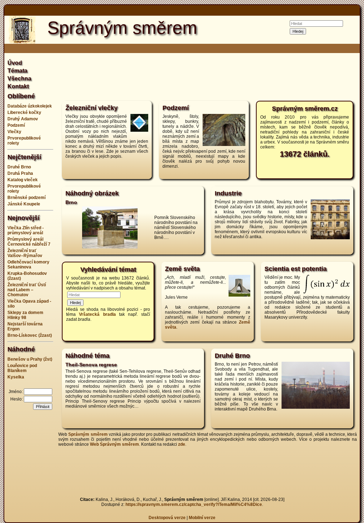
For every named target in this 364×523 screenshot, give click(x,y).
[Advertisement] (207, 76)
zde (181, 444)
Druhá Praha (20, 173)
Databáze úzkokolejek (29, 106)
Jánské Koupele (23, 204)
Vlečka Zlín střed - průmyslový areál (25, 230)
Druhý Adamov (22, 118)
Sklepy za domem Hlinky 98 (25, 315)
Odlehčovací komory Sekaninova (28, 265)
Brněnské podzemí (26, 197)
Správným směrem (87, 434)
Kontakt (18, 86)
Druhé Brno (19, 166)
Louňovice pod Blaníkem (22, 368)
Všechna (19, 78)
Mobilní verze (202, 517)
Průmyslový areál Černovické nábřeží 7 (28, 242)
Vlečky (14, 131)
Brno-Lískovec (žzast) (29, 335)
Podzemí (16, 125)
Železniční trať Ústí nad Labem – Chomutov (26, 289)
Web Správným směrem (114, 444)
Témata (17, 71)
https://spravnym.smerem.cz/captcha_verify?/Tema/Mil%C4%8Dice (193, 504)
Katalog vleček (22, 179)
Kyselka (15, 377)
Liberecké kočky (24, 112)
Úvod (14, 63)
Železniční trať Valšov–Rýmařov (24, 253)
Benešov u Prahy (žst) (29, 359)
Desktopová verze (168, 517)
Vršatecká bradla (97, 314)
